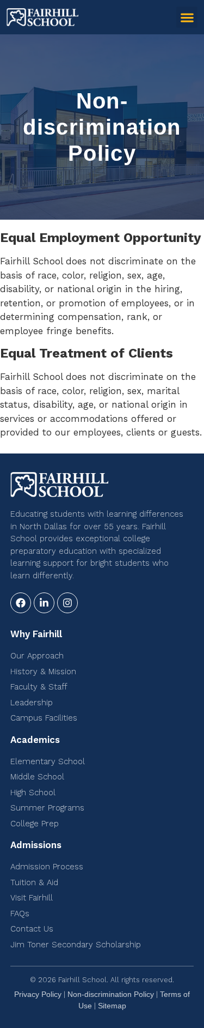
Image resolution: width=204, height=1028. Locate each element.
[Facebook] (20, 602)
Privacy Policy (37, 994)
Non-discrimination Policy (110, 994)
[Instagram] (67, 602)
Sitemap (112, 1005)
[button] (186, 17)
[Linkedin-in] (44, 602)
